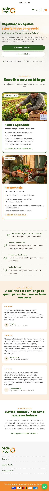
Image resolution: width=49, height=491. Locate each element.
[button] (45, 10)
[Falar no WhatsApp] (44, 486)
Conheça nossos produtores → (24, 433)
